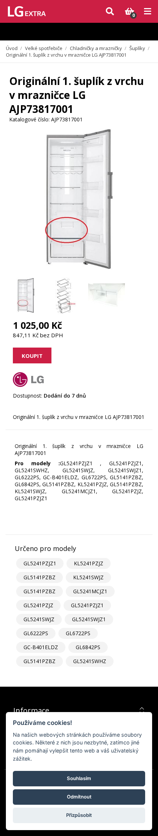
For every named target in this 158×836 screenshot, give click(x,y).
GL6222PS (36, 633)
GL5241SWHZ (89, 661)
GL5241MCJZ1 (90, 591)
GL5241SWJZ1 (89, 619)
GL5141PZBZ (39, 577)
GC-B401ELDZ (41, 647)
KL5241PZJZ (88, 563)
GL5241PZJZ (38, 605)
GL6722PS (78, 633)
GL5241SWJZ (39, 619)
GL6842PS (88, 647)
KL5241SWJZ (88, 577)
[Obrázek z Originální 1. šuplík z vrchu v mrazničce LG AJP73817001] (25, 295)
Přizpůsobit (79, 815)
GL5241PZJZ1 (40, 563)
